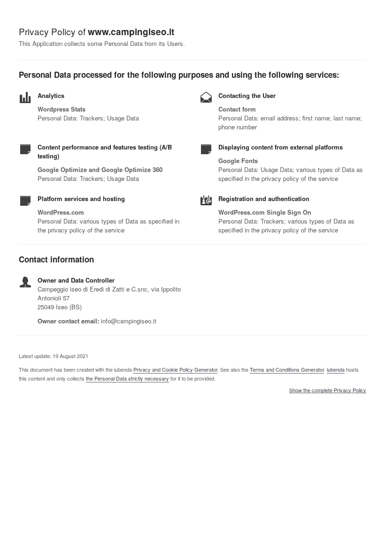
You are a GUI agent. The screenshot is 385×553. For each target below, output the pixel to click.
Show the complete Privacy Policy (327, 390)
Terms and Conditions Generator (287, 369)
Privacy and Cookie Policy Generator (175, 369)
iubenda (336, 369)
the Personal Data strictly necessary (127, 378)
